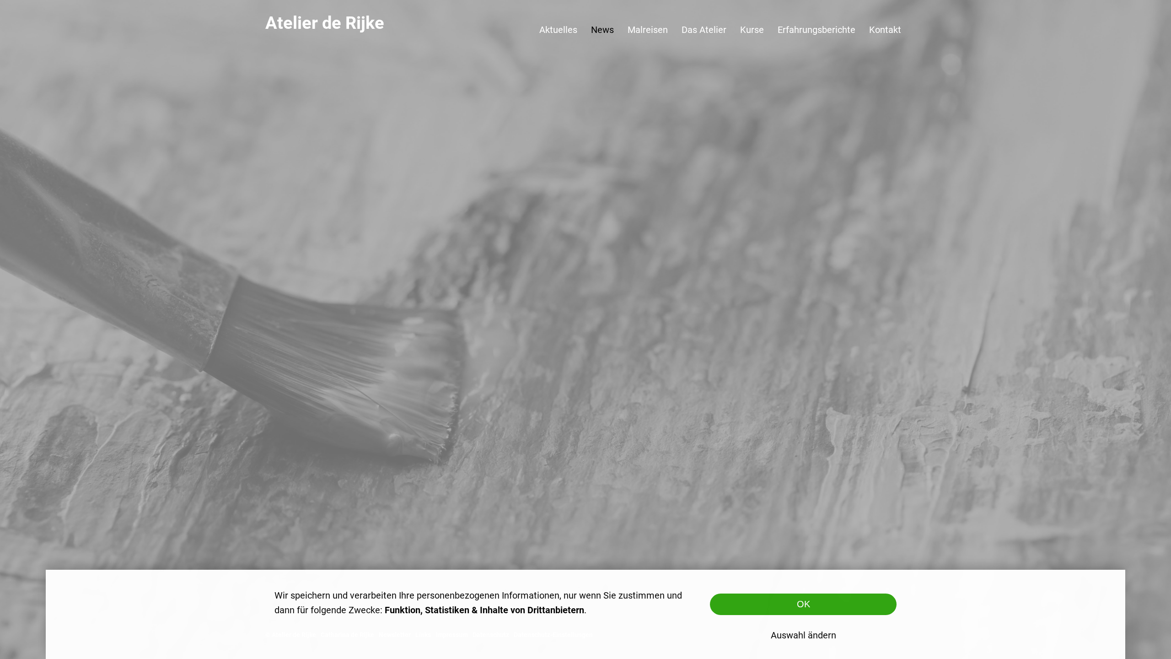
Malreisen (648, 29)
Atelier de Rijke (324, 23)
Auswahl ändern (803, 635)
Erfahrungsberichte (816, 29)
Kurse (752, 29)
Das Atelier (704, 29)
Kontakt (885, 29)
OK (803, 604)
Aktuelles (558, 29)
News (602, 29)
